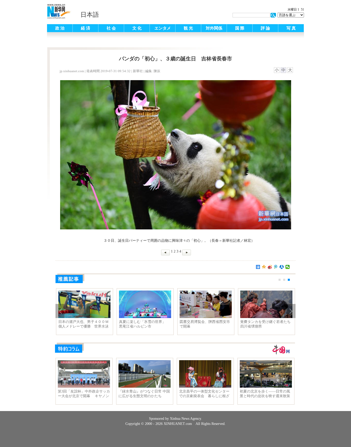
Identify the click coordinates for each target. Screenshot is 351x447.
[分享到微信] (287, 267)
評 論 (265, 28)
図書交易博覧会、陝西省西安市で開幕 (205, 324)
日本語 (89, 14)
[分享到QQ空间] (264, 267)
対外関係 (214, 28)
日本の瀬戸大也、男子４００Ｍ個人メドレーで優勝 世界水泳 (83, 324)
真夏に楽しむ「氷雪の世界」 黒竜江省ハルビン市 (144, 324)
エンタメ (162, 28)
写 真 (291, 28)
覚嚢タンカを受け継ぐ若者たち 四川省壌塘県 (266, 324)
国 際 (239, 28)
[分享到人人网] (282, 267)
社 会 (111, 28)
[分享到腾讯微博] (276, 267)
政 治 (59, 28)
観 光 (188, 28)
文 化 (137, 28)
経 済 (85, 28)
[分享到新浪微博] (270, 267)
